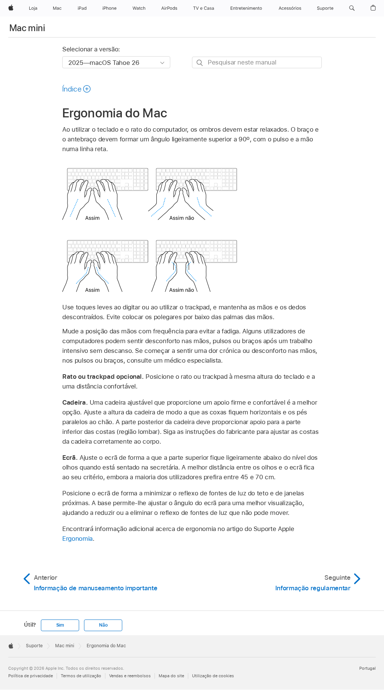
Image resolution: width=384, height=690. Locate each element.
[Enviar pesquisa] (200, 63)
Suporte (34, 645)
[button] (352, 8)
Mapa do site (171, 675)
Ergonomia (77, 538)
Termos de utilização (81, 675)
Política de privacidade (30, 675)
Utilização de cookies (213, 675)
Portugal (367, 668)
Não (103, 625)
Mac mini (27, 27)
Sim (60, 625)
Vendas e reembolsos (130, 675)
